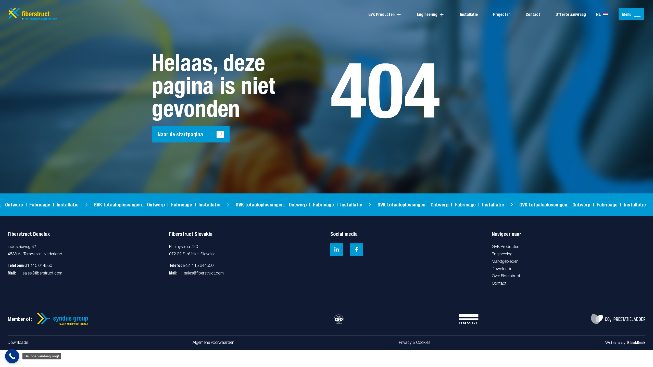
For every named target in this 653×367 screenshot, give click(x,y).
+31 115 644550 (37, 266)
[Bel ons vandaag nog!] (12, 356)
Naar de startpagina (180, 134)
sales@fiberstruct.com (42, 273)
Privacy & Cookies (414, 343)
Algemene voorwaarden (213, 343)
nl (598, 14)
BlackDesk (636, 342)
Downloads (18, 343)
